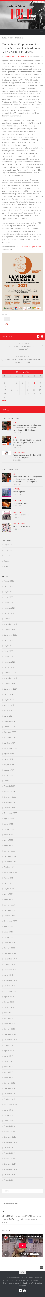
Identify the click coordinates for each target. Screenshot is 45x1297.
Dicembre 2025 (10, 619)
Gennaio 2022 (9, 851)
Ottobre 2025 (9, 629)
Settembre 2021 (10, 872)
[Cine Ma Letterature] (6, 504)
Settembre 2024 (10, 689)
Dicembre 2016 (10, 1088)
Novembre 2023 (10, 737)
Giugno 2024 (9, 700)
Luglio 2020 (8, 932)
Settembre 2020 (10, 921)
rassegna (16, 1218)
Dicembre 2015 (10, 1137)
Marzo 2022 (8, 840)
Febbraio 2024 (9, 721)
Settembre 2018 (10, 991)
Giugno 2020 (9, 937)
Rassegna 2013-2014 (21, 526)
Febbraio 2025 (9, 662)
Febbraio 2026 (9, 608)
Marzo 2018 (8, 1018)
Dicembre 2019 (10, 953)
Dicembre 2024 (10, 673)
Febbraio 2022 (9, 845)
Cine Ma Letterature (21, 503)
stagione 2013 (28, 1219)
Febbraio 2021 (9, 899)
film (34, 1216)
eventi (23, 1216)
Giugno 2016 (9, 1115)
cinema (18, 1216)
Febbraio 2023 (9, 786)
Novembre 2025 (10, 624)
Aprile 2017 (8, 1067)
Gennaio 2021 (9, 905)
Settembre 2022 (10, 813)
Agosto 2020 (9, 926)
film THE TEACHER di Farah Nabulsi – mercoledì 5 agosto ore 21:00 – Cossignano (27, 442)
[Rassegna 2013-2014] (6, 527)
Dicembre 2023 (10, 732)
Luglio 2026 (8, 586)
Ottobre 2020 (9, 915)
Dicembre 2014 (10, 1164)
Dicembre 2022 (10, 797)
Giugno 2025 (9, 646)
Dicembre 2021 (10, 856)
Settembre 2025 (10, 635)
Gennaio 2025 (9, 667)
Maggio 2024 (9, 705)
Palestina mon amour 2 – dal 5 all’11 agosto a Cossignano (27, 456)
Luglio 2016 (8, 1110)
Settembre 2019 (10, 969)
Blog (4, 38)
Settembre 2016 (10, 1104)
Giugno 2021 (9, 888)
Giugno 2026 (9, 592)
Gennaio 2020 (9, 948)
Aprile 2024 (8, 710)
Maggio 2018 (9, 1007)
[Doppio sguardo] (6, 492)
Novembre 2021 (10, 861)
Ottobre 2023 (9, 743)
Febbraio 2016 (9, 1126)
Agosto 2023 (9, 753)
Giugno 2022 (9, 829)
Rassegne (19, 38)
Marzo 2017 (8, 1072)
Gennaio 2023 (9, 791)
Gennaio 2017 (9, 1083)
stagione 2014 (36, 1219)
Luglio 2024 (8, 694)
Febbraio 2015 (9, 1153)
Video (6, 566)
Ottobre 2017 (9, 1045)
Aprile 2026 (8, 597)
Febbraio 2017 (9, 1077)
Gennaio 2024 (9, 727)
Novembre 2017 (10, 1040)
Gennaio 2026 (9, 613)
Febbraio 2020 (9, 942)
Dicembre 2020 (10, 910)
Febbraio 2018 (9, 1023)
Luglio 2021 (8, 883)
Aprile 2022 (8, 834)
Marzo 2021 (8, 894)
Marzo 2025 (8, 656)
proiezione (5, 1219)
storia (3, 1222)
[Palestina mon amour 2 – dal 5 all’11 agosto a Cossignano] (6, 453)
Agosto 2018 (9, 996)
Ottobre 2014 (9, 1175)
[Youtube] (41, 336)
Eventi (10, 38)
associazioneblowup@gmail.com (28, 247)
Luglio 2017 (8, 1056)
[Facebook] (38, 336)
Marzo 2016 (8, 1121)
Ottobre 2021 (9, 867)
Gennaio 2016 (9, 1131)
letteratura (39, 1216)
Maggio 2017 (9, 1061)
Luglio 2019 (8, 975)
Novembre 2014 (10, 1169)
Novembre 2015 (10, 1142)
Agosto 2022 (9, 818)
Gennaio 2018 (9, 1029)
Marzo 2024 (8, 716)
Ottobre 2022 (9, 807)
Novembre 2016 (10, 1094)
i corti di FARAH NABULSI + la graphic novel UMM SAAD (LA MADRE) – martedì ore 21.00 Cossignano (27, 427)
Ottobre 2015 (9, 1148)
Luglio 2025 (8, 640)
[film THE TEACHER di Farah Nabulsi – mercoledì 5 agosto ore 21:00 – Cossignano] (6, 440)
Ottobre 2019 (9, 964)
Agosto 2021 (9, 878)
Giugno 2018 (9, 1002)
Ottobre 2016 (9, 1099)
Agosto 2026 (9, 581)
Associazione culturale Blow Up (16, 56)
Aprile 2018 (8, 1013)
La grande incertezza (21, 515)
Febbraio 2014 (9, 1180)
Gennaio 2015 (9, 1158)
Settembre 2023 (10, 748)
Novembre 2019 (10, 959)
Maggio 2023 (9, 770)
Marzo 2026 (8, 602)
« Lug (4, 400)
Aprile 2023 (8, 775)
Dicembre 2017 (10, 1034)
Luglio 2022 (8, 824)
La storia (16, 489)
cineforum (8, 1216)
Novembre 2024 (10, 678)
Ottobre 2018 (9, 986)
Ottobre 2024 (9, 683)
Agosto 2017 (9, 1050)
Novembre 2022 (10, 802)
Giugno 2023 (9, 764)
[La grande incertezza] (6, 515)
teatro (7, 1222)
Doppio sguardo (19, 491)
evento (28, 1215)
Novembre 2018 (10, 980)
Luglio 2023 (8, 759)
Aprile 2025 (8, 651)
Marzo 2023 (8, 780)
